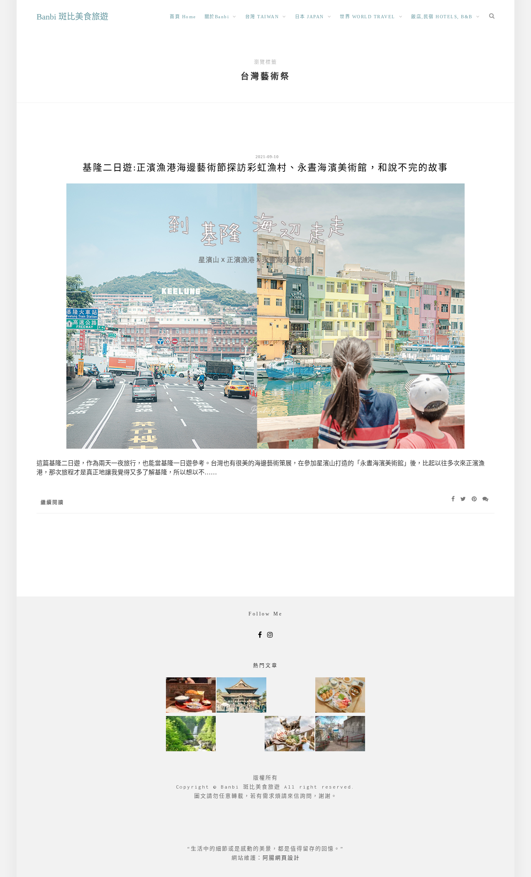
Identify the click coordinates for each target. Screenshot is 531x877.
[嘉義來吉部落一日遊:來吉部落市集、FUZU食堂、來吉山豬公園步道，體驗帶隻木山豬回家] (289, 734)
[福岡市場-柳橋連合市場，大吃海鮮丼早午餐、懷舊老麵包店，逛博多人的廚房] (340, 695)
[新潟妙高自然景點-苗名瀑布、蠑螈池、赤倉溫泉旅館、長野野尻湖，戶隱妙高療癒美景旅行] (191, 734)
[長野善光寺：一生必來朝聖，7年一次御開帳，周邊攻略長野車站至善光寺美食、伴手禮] (241, 695)
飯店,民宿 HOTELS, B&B (442, 16)
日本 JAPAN (309, 16)
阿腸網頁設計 (281, 857)
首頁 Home (183, 16)
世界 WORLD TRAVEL (367, 16)
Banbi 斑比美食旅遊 (72, 16)
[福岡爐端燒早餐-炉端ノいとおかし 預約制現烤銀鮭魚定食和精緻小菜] (191, 695)
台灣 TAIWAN (262, 16)
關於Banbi (217, 16)
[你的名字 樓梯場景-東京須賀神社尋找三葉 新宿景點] (340, 734)
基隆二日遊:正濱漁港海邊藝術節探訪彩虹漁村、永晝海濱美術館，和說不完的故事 (265, 167)
